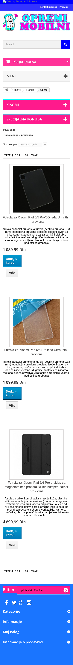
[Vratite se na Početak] (6, 90)
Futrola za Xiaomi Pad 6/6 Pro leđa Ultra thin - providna (36, 352)
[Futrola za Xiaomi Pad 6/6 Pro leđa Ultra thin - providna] (36, 322)
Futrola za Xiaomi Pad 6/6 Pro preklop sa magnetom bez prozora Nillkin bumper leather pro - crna (36, 487)
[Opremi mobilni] (36, 22)
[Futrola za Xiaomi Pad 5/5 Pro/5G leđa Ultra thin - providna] (36, 189)
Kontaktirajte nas (48, 7)
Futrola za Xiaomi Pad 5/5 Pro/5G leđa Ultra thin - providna (36, 219)
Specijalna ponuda (24, 119)
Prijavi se (64, 7)
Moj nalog (11, 632)
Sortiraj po (10, 144)
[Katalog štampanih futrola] (36, 2)
